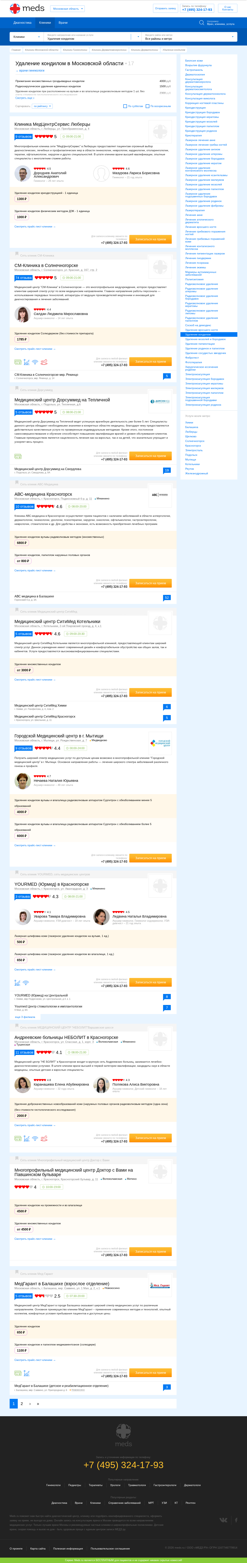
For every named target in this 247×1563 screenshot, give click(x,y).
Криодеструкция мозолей (201, 121)
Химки (189, 422)
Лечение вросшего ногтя (200, 226)
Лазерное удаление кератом (203, 163)
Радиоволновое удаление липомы (201, 312)
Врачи (63, 22)
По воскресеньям (161, 106)
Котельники (192, 464)
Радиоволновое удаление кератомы (201, 304)
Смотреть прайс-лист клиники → (35, 226)
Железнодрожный (196, 473)
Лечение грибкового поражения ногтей (205, 233)
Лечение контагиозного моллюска (200, 247)
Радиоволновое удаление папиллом (201, 319)
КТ (176, 1502)
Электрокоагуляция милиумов (204, 388)
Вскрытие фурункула (198, 65)
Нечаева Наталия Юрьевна (56, 781)
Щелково (190, 436)
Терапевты (95, 1485)
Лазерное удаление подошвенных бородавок (201, 195)
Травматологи (137, 1485)
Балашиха (191, 427)
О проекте (16, 1548)
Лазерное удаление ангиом (202, 149)
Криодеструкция (195, 107)
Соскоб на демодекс (198, 325)
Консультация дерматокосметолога (198, 88)
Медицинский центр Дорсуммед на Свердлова (47, 469)
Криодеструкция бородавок (202, 112)
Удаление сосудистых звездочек (205, 353)
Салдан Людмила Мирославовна (61, 314)
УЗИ (164, 1502)
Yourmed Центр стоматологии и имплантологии (48, 1006)
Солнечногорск (194, 440)
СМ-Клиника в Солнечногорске (46, 265)
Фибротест (192, 357)
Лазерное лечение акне (200, 140)
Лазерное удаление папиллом (204, 189)
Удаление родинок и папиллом (205, 348)
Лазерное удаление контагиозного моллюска (201, 169)
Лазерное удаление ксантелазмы (206, 175)
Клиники (45, 22)
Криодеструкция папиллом (202, 126)
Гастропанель (194, 69)
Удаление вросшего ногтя (201, 329)
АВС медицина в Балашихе (34, 596)
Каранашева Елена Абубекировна (61, 1084)
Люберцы (191, 431)
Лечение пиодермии (198, 258)
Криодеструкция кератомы (202, 116)
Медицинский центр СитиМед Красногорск (44, 716)
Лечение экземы (195, 267)
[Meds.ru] (123, 1435)
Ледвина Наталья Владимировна (140, 916)
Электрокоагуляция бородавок (204, 378)
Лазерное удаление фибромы (204, 205)
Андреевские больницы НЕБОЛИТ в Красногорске (66, 1037)
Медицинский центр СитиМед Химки (40, 705)
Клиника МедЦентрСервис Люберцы (52, 124)
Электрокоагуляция (197, 374)
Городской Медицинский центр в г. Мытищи (58, 735)
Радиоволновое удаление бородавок (201, 297)
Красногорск (193, 445)
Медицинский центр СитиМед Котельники (57, 621)
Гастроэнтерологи (165, 1485)
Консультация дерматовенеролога (198, 80)
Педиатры (74, 1485)
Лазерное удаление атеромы (203, 153)
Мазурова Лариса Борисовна (136, 173)
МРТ (151, 1502)
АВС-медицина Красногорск (43, 494)
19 (167, 470)
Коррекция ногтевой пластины (204, 103)
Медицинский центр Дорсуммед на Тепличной (62, 399)
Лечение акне (194, 214)
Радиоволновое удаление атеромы (201, 290)
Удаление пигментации (200, 343)
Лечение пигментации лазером (205, 253)
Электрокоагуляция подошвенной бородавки (201, 399)
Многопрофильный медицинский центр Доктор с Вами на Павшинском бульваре (73, 1172)
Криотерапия (193, 135)
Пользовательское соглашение (110, 1548)
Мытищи (190, 459)
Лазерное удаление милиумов (204, 179)
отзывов (23, 136)
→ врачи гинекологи (29, 70)
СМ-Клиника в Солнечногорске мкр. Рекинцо (46, 374)
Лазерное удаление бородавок (204, 158)
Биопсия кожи (194, 60)
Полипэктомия (194, 279)
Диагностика (22, 22)
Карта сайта (38, 1548)
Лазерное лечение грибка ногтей (206, 144)
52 (167, 598)
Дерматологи (192, 1485)
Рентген (190, 1502)
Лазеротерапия (195, 210)
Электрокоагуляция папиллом (204, 392)
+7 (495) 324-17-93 (197, 8)
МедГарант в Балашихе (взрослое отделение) (61, 1283)
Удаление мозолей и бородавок (205, 339)
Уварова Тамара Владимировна (59, 916)
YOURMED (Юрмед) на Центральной (41, 995)
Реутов (189, 468)
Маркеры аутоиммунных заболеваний (200, 273)
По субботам (135, 106)
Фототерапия (193, 362)
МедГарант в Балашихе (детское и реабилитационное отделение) (61, 1385)
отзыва (23, 278)
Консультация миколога (200, 98)
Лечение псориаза (197, 262)
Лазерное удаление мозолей (203, 184)
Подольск (191, 454)
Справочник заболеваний (124, 1502)
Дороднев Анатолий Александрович (50, 174)
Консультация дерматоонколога (205, 93)
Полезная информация (68, 1548)
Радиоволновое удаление (201, 283)
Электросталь (194, 450)
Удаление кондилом (198, 334)
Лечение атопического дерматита (199, 221)
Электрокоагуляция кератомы (204, 383)
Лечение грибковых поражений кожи (205, 240)
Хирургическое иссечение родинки (201, 368)
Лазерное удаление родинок (203, 201)
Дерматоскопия (195, 74)
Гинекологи (53, 1485)
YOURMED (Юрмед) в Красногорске (51, 884)
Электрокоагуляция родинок (203, 404)
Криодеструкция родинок (201, 130)
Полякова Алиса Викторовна (136, 1084)
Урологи (115, 1485)
